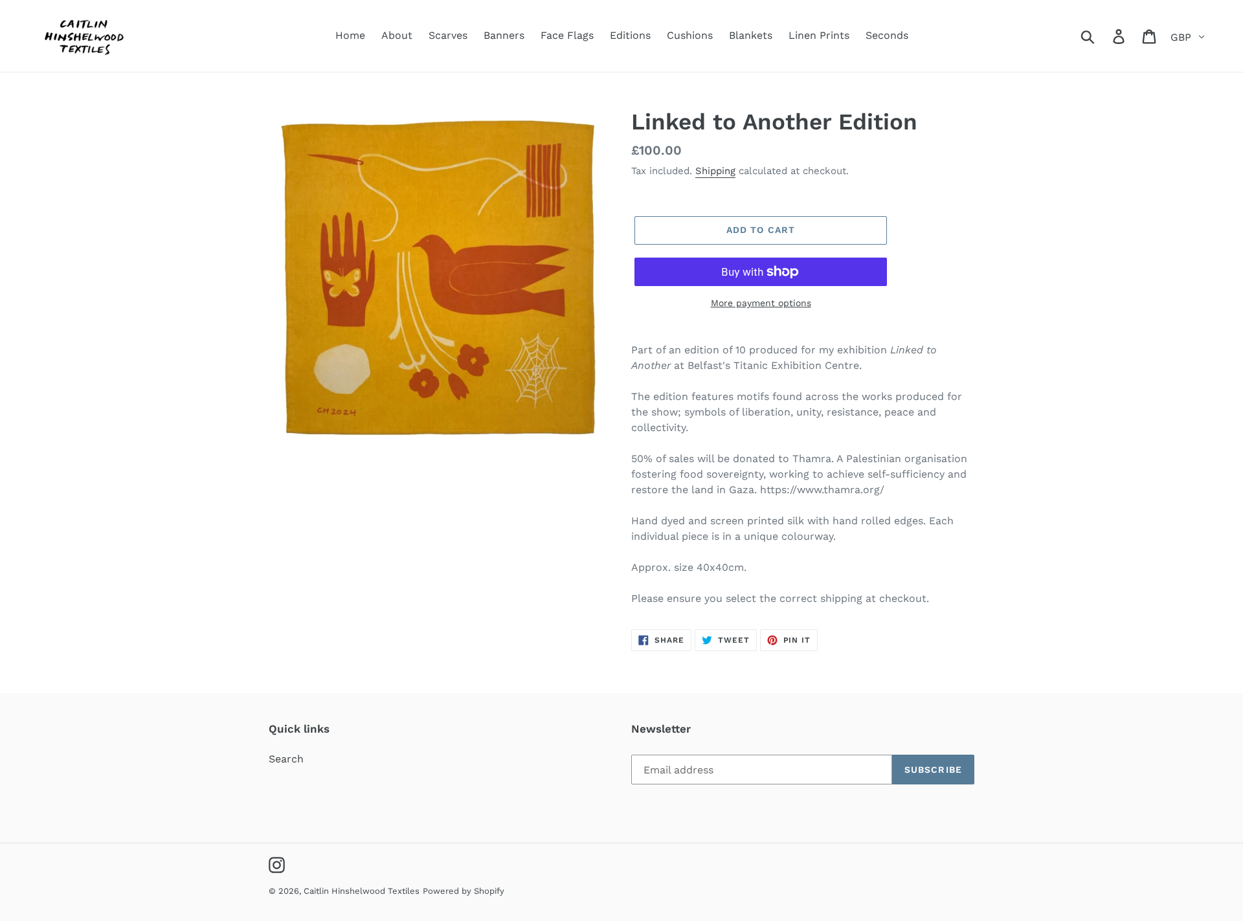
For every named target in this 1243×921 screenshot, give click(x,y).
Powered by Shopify (463, 891)
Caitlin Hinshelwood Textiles (362, 891)
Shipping (715, 171)
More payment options (761, 303)
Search (286, 759)
